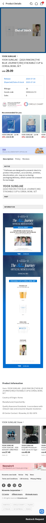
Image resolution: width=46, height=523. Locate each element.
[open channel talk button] (41, 511)
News (32, 475)
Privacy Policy (36, 479)
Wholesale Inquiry (31, 494)
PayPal (30, 505)
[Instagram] (14, 485)
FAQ (26, 475)
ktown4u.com (22, 498)
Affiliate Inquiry (17, 494)
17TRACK (6, 509)
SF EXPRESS (18, 509)
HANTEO (6, 505)
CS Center (5, 494)
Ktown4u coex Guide (9, 475)
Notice (21, 475)
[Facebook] (3, 485)
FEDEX (28, 509)
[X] (9, 485)
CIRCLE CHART (18, 505)
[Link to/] (36, 3)
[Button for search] (31, 3)
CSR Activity (24, 479)
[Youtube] (20, 485)
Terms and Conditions (10, 479)
